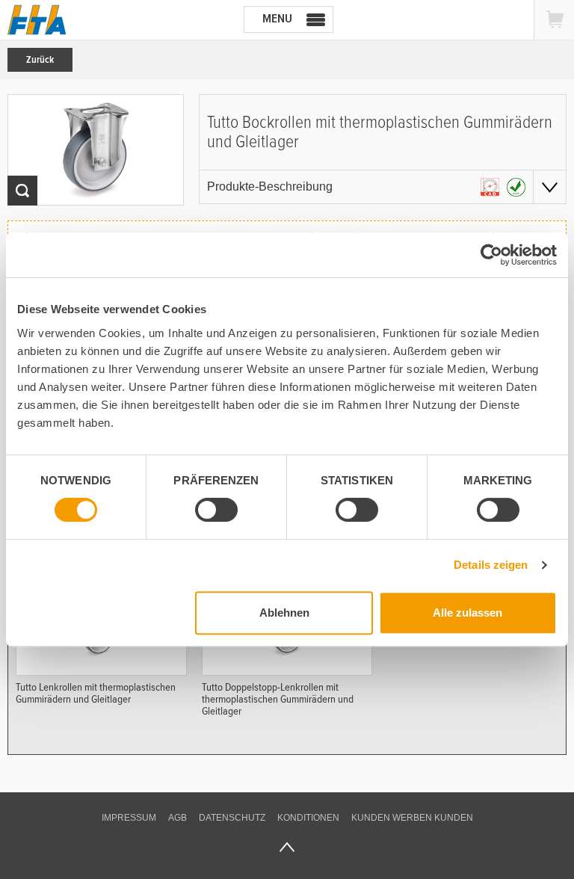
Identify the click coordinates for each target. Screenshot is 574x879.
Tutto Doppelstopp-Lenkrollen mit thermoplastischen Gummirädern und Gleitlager (278, 698)
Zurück (40, 60)
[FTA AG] (37, 19)
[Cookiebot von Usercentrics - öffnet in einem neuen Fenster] (491, 255)
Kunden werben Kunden (412, 817)
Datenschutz (232, 817)
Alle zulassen (467, 612)
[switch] (216, 510)
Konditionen (308, 817)
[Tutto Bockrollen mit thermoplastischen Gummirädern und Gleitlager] (95, 150)
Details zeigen (491, 564)
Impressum (129, 817)
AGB (177, 817)
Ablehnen (284, 612)
